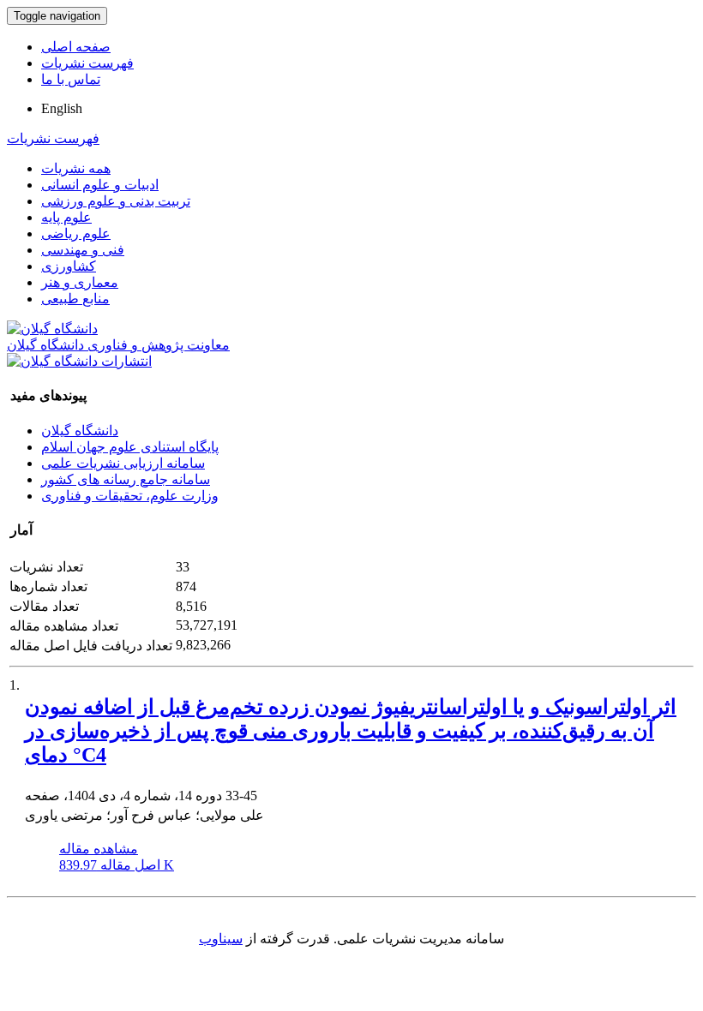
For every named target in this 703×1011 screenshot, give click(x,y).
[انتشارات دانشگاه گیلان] (79, 361)
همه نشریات (76, 168)
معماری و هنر (79, 282)
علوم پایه (66, 217)
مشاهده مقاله (98, 848)
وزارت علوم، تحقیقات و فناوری (130, 495)
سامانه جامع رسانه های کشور (125, 479)
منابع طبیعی (75, 298)
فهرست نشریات (87, 63)
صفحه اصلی (76, 46)
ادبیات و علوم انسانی (100, 184)
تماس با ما (70, 79)
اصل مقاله (116, 865)
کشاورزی (68, 266)
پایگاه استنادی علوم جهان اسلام (130, 447)
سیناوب (221, 938)
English (61, 108)
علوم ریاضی (76, 233)
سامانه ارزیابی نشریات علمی (123, 463)
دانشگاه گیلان (79, 430)
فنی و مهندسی (82, 249)
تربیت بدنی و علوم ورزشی (115, 201)
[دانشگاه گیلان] (52, 328)
